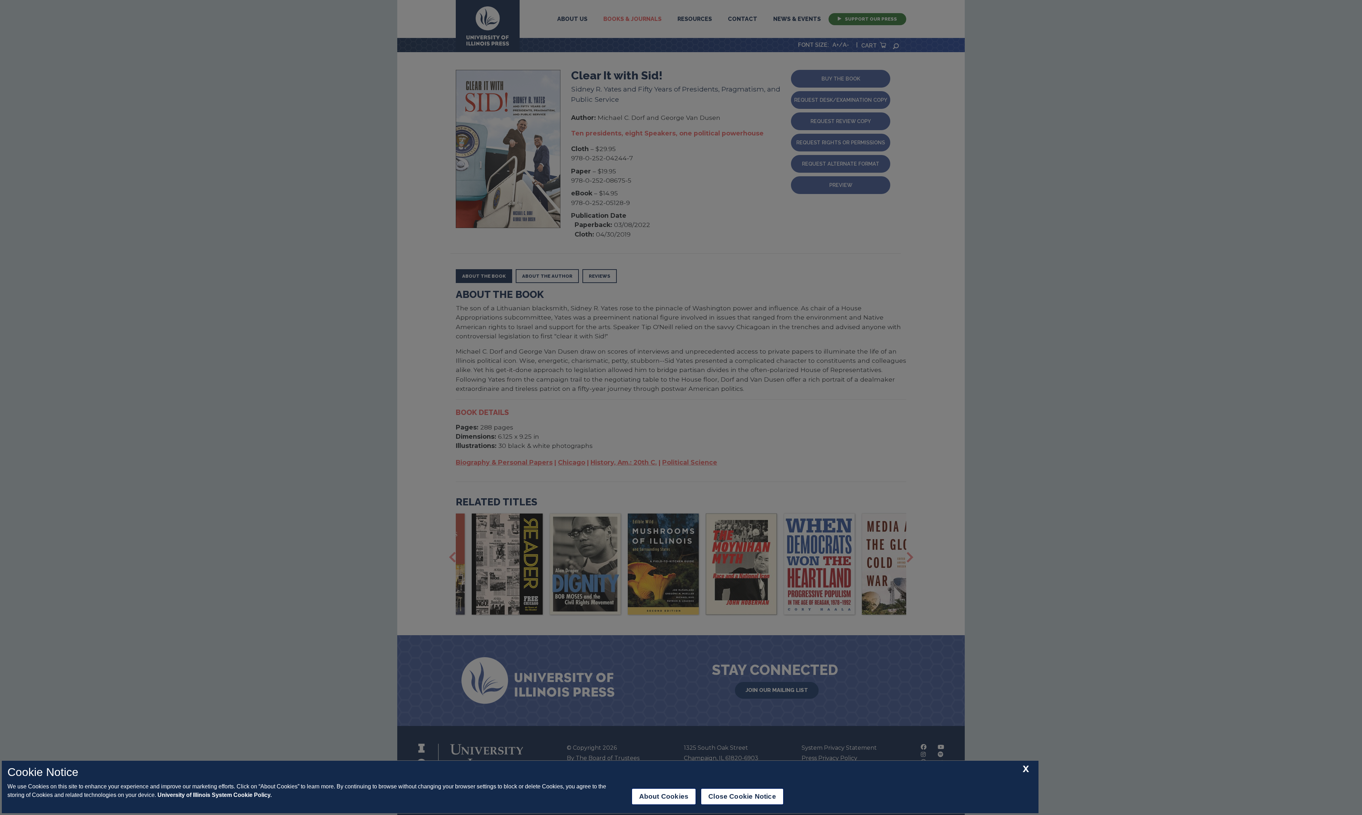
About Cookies (663, 796)
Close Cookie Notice (742, 796)
